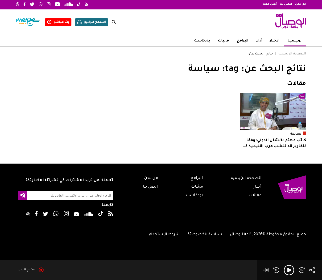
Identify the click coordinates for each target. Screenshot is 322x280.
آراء (259, 41)
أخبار (257, 187)
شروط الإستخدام (164, 234)
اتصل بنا (286, 4)
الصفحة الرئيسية (292, 54)
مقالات (255, 195)
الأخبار (275, 41)
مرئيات (223, 41)
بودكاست (202, 41)
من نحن (300, 4)
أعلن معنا (270, 4)
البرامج (242, 41)
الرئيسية (295, 41)
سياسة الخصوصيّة (205, 234)
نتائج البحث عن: (260, 54)
